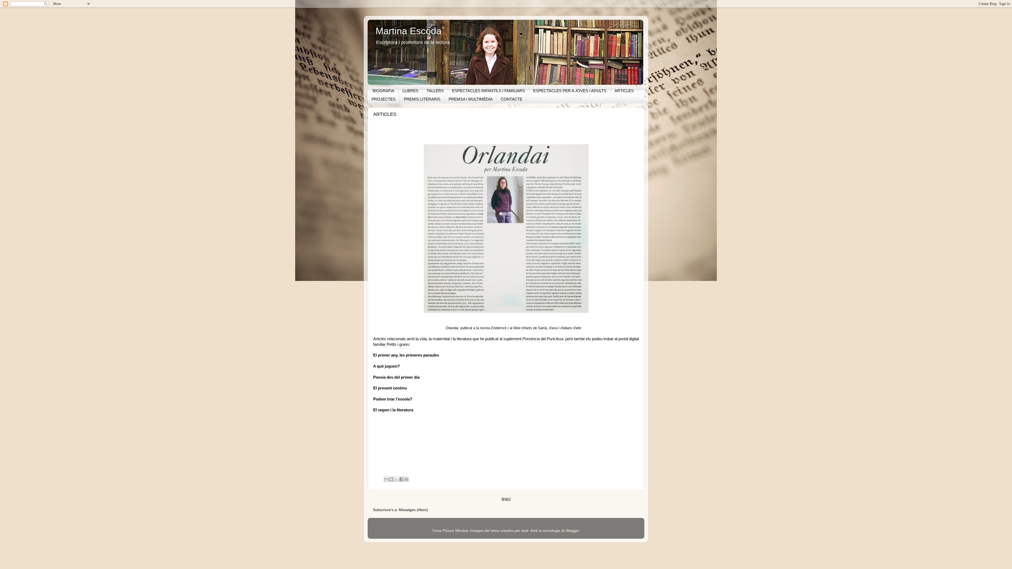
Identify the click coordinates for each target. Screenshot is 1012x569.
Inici (506, 499)
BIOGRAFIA (383, 90)
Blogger (572, 531)
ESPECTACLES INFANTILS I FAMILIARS (488, 90)
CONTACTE (511, 99)
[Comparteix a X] (396, 479)
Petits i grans (398, 344)
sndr (524, 531)
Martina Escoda (408, 31)
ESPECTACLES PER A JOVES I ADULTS (569, 90)
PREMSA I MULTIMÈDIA (471, 99)
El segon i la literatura (393, 410)
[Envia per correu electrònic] (386, 479)
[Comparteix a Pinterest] (406, 479)
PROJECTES (384, 99)
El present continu (390, 388)
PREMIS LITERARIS (422, 99)
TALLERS (435, 90)
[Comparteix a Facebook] (401, 479)
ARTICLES (624, 90)
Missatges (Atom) (413, 510)
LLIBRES (410, 90)
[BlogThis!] (391, 479)
